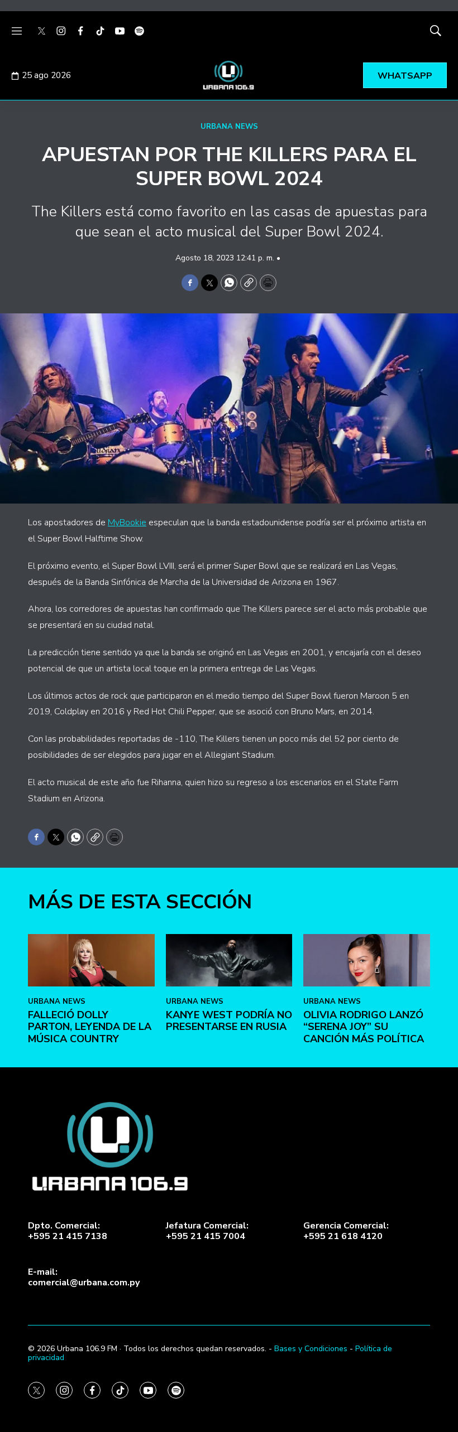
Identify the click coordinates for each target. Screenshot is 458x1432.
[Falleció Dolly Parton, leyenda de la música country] (91, 960)
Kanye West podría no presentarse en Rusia (229, 1021)
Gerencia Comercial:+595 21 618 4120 (346, 1231)
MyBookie (127, 522)
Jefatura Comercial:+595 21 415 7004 (207, 1231)
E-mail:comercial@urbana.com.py (84, 1277)
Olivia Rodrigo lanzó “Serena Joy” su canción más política (363, 1027)
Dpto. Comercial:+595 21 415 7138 (67, 1231)
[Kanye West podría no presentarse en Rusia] (229, 960)
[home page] (229, 75)
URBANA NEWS (229, 127)
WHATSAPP (405, 76)
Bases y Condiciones (310, 1348)
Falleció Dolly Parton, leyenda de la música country (89, 1027)
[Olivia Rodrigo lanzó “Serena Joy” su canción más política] (366, 960)
